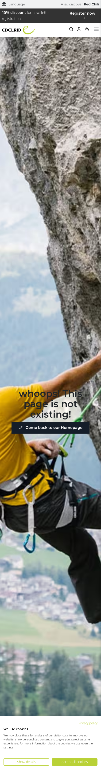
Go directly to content (50, 2)
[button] (13, 4)
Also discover (80, 4)
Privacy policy (87, 723)
